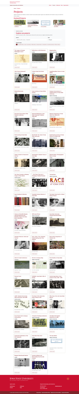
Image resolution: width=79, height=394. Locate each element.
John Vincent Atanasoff (20, 71)
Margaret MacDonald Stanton (21, 355)
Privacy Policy (38, 392)
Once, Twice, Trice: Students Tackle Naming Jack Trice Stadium (38, 238)
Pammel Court (18, 276)
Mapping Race (53, 50)
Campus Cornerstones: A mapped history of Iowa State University (33, 25)
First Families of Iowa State (56, 257)
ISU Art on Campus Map (37, 257)
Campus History (39, 44)
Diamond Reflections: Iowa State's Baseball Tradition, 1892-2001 (38, 115)
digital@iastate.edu (58, 386)
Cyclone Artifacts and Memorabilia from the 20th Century (38, 357)
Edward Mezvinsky (19, 91)
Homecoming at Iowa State (21, 134)
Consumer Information (65, 392)
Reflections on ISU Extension (39, 50)
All (16, 44)
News (62, 5)
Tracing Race (44, 44)
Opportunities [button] (65, 5)
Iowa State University (51, 44)
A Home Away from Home (38, 71)
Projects (53, 5)
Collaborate (58, 5)
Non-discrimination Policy (46, 392)
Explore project (17, 67)
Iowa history (29, 44)
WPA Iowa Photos (36, 214)
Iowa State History (20, 44)
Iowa (25, 44)
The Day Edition (43, 26)
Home (15, 8)
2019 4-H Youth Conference (21, 257)
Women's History (57, 44)
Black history (34, 44)
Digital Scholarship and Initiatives (15, 5)
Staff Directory (12, 386)
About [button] (50, 5)
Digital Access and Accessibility (56, 392)
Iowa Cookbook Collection (21, 194)
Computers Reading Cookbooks (39, 315)
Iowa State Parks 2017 (37, 335)
